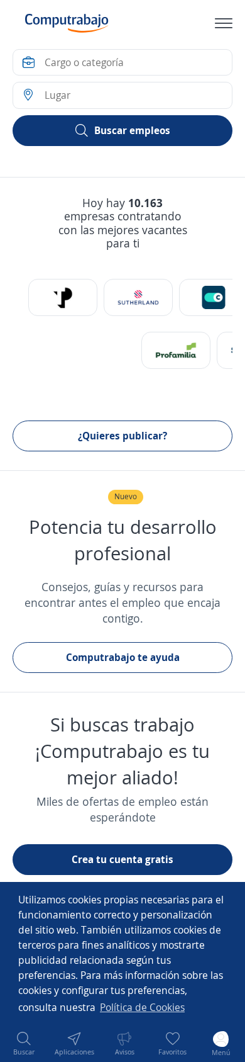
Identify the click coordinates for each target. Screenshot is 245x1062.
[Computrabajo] (67, 23)
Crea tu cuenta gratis (122, 859)
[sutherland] (138, 297)
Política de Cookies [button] (142, 1007)
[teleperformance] (63, 297)
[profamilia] (176, 350)
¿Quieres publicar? (122, 436)
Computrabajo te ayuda (123, 657)
